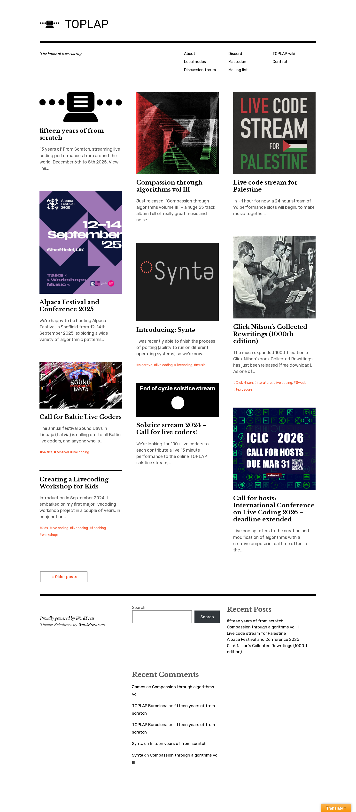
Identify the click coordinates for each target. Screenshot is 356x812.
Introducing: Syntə (165, 329)
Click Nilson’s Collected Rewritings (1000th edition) (270, 333)
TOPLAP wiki (283, 53)
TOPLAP (87, 24)
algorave (145, 365)
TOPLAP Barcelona (150, 705)
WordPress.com (91, 624)
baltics (47, 452)
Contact (279, 61)
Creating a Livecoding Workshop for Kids (73, 483)
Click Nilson (244, 383)
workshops (50, 535)
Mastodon (237, 61)
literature (264, 383)
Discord (235, 53)
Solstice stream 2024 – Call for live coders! (171, 429)
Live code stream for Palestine (265, 186)
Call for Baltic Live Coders (80, 416)
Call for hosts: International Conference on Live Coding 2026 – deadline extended (273, 509)
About (189, 53)
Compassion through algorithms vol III (169, 186)
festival (62, 452)
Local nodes (195, 61)
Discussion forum (200, 70)
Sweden (302, 383)
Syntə (137, 743)
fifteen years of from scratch (71, 134)
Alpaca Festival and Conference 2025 (69, 306)
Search (138, 607)
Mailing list (238, 70)
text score (244, 389)
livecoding (184, 365)
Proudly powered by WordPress (67, 618)
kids (45, 528)
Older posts (66, 576)
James (138, 686)
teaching (99, 528)
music (201, 365)
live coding (284, 383)
